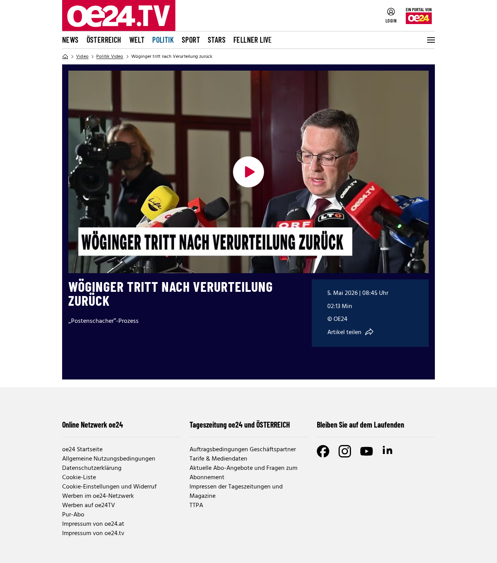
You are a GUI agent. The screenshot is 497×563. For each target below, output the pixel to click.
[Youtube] (366, 451)
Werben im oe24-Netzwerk (98, 496)
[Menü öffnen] (430, 40)
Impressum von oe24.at (93, 524)
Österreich (104, 39)
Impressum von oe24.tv (93, 533)
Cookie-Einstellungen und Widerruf (109, 487)
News (70, 39)
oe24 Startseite (82, 450)
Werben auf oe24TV (88, 506)
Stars (217, 39)
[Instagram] (345, 451)
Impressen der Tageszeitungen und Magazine (236, 491)
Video (82, 57)
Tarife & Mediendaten (218, 459)
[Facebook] (323, 451)
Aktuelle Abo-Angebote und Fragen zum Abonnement (243, 473)
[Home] (65, 57)
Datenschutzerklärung (92, 468)
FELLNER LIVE (252, 39)
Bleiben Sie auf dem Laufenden (360, 424)
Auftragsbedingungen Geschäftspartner (242, 450)
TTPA (196, 506)
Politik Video (109, 57)
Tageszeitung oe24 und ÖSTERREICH (239, 424)
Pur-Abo (73, 515)
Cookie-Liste (79, 478)
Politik (163, 39)
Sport (191, 39)
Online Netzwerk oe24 (92, 424)
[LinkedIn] (388, 451)
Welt (137, 39)
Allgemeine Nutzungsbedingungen (108, 459)
